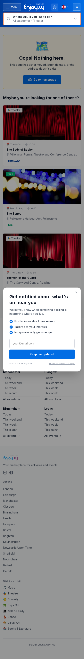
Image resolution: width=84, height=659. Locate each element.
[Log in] (77, 7)
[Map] (54, 7)
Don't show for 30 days (62, 363)
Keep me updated (42, 354)
